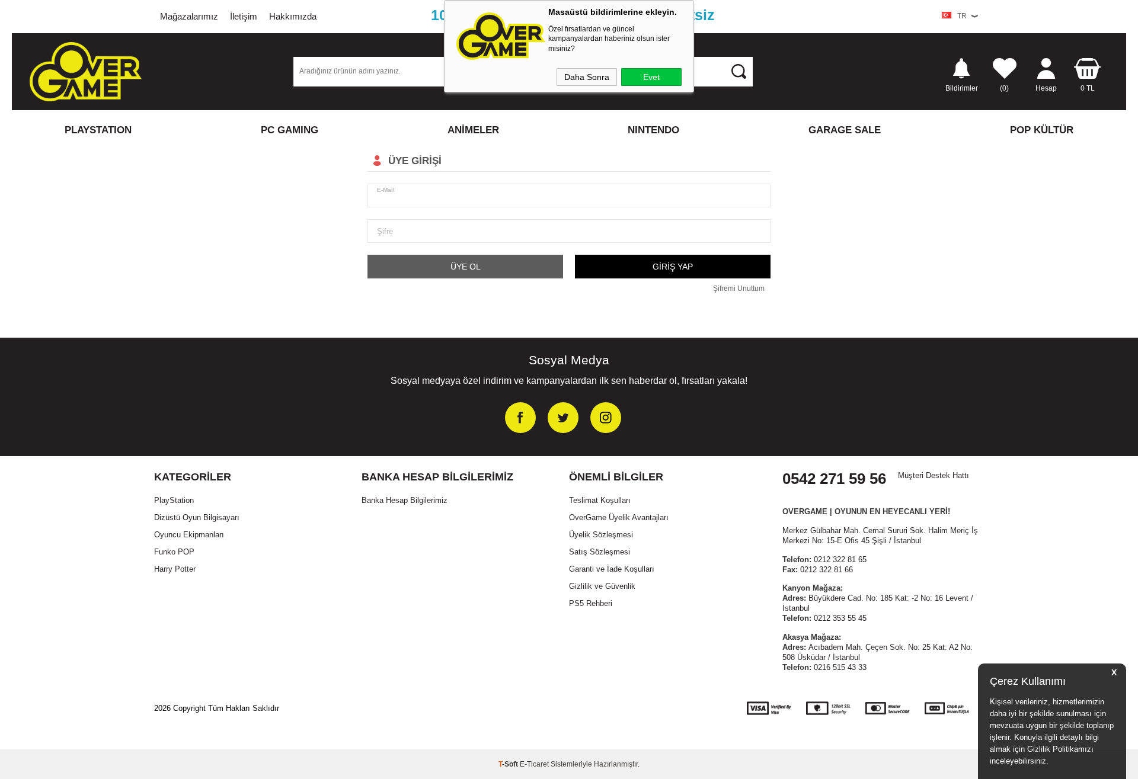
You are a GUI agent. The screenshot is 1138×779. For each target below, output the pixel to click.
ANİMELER (473, 130)
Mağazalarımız (189, 16)
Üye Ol (465, 266)
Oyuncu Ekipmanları (189, 534)
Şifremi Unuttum (739, 288)
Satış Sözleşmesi (599, 551)
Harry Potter (175, 569)
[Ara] (738, 71)
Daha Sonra (586, 77)
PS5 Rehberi (590, 603)
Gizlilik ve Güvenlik (602, 586)
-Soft (509, 764)
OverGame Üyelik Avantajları (619, 517)
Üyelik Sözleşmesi (601, 534)
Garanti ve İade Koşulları (611, 569)
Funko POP (174, 551)
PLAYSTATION (98, 130)
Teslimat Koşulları (600, 500)
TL (1088, 88)
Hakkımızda (293, 16)
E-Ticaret (534, 764)
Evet (651, 77)
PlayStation (174, 500)
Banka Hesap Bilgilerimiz (404, 500)
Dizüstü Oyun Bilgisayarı (196, 517)
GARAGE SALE (844, 130)
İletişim (243, 16)
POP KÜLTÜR (1041, 130)
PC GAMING (289, 130)
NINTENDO (653, 130)
